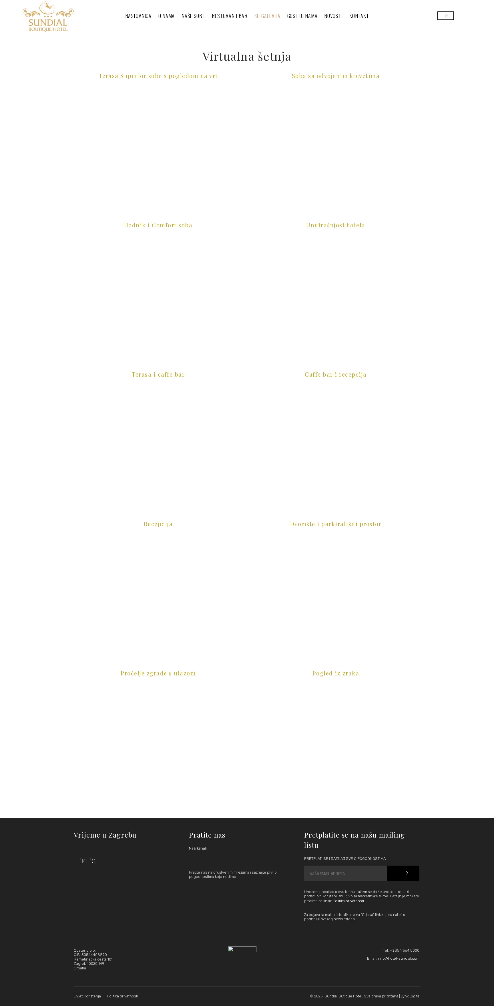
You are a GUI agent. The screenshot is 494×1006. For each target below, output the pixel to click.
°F (82, 861)
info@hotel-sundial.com (398, 958)
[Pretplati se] (403, 873)
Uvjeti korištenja (87, 996)
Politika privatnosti (348, 901)
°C (92, 861)
